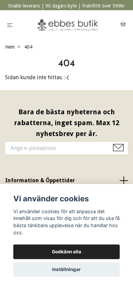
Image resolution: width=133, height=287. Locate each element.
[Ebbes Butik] (68, 24)
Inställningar (66, 269)
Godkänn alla (66, 251)
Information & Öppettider (40, 180)
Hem (10, 47)
